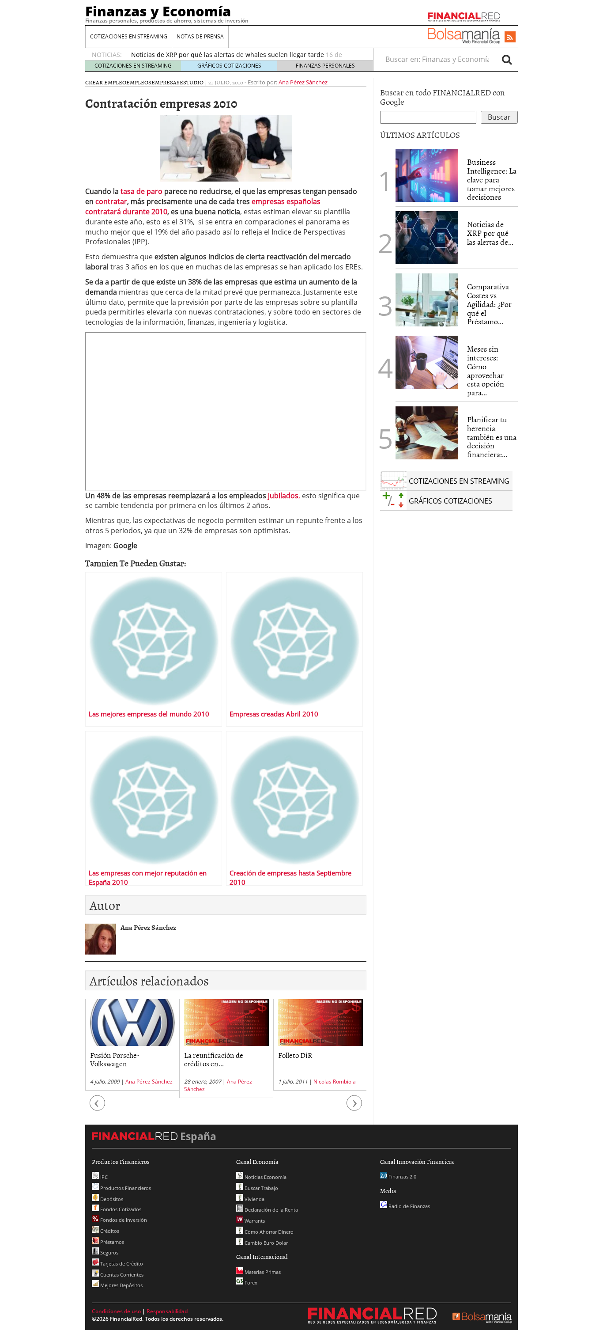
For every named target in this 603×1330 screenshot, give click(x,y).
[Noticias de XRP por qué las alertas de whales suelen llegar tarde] (427, 237)
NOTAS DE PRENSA (200, 36)
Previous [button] (97, 1107)
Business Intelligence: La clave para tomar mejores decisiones (491, 179)
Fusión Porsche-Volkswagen (114, 1059)
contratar (111, 201)
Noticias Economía (264, 1177)
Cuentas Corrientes (121, 1274)
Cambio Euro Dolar (265, 1242)
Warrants (254, 1220)
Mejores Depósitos (121, 1285)
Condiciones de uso (116, 1311)
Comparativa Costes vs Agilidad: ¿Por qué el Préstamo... (489, 303)
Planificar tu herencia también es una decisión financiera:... (491, 436)
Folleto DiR (295, 1055)
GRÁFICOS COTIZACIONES (229, 65)
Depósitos (111, 1199)
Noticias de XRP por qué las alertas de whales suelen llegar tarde (227, 54)
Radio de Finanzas (408, 1206)
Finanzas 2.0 (401, 1176)
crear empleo (105, 82)
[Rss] (510, 37)
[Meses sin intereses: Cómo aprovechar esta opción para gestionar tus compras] (427, 362)
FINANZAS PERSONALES (325, 65)
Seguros (108, 1252)
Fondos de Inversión (123, 1219)
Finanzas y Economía (158, 11)
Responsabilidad (167, 1311)
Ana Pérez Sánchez (303, 82)
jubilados (283, 495)
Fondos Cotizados (120, 1209)
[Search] (506, 59)
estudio (192, 82)
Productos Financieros (125, 1188)
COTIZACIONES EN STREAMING (128, 36)
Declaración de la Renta (270, 1209)
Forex (250, 1282)
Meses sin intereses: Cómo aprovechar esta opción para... (485, 370)
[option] (132, 1045)
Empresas (165, 82)
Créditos (109, 1231)
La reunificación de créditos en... (213, 1059)
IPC (103, 1177)
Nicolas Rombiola (334, 1081)
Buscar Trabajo (260, 1188)
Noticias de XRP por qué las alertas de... (490, 233)
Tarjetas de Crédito (121, 1263)
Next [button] (354, 1107)
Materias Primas (262, 1272)
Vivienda (253, 1199)
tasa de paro (142, 191)
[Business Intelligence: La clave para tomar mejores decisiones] (427, 175)
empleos (138, 82)
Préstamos (111, 1242)
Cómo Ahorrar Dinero (268, 1231)
